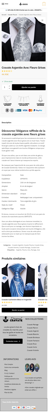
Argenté (18, 250)
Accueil (4, 15)
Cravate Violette (33, 350)
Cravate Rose (32, 344)
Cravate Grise (39, 245)
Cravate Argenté (17, 245)
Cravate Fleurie (12, 15)
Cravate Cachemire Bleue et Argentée (16, 299)
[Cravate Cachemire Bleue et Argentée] (18, 280)
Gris (28, 250)
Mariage (33, 250)
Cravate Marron (32, 328)
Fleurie (24, 250)
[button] (7, 71)
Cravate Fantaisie (33, 341)
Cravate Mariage (24, 248)
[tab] (24, 123)
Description (6, 122)
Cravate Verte (32, 347)
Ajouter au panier (29, 87)
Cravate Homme (13, 248)
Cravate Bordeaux (33, 337)
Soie (38, 250)
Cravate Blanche (33, 334)
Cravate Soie (35, 248)
